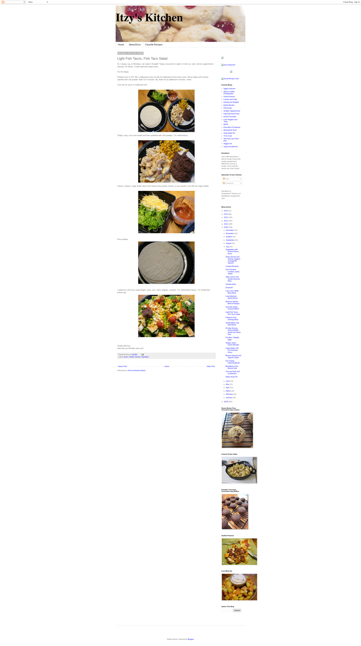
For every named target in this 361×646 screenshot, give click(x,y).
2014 (226, 211)
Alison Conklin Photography (229, 93)
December (230, 230)
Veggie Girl (228, 144)
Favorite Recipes (153, 44)
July (227, 247)
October (229, 237)
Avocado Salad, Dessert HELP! (232, 308)
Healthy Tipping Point (232, 111)
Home (121, 44)
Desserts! (229, 288)
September (230, 240)
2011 (226, 221)
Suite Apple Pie (229, 133)
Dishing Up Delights (231, 102)
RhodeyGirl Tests (230, 130)
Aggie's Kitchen (229, 89)
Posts (227, 179)
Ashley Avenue (229, 97)
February (229, 394)
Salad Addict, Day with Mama (232, 324)
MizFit (226, 124)
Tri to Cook (228, 136)
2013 (226, 214)
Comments (229, 183)
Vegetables (145, 357)
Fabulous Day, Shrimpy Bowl (232, 318)
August (229, 243)
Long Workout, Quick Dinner (232, 297)
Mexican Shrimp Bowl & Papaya (232, 303)
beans (126, 357)
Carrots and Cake (230, 99)
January (229, 398)
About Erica (135, 44)
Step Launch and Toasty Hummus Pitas (233, 279)
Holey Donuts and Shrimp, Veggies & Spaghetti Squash (233, 260)
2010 (226, 224)
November (230, 233)
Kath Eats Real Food (231, 114)
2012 (226, 217)
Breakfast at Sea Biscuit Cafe (232, 367)
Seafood (137, 357)
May (228, 384)
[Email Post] (142, 354)
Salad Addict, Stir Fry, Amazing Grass (232, 350)
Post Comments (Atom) (136, 370)
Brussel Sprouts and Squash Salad (233, 357)
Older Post (211, 366)
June (228, 381)
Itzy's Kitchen (149, 17)
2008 (226, 402)
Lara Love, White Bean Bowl (232, 292)
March (228, 391)
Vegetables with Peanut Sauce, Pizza (232, 252)
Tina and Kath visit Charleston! (233, 372)
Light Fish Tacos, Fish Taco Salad (233, 313)
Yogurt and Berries (231, 147)
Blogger (191, 639)
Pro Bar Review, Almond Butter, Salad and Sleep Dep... (233, 331)
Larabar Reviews (232, 266)
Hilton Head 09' (231, 377)
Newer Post (122, 366)
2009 (226, 227)
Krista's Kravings (230, 117)
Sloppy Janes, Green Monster (232, 344)
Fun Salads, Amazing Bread (233, 362)
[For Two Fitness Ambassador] (222, 58)
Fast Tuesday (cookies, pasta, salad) (233, 272)
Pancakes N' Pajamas (232, 127)
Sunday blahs (231, 284)
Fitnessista (228, 108)
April (228, 388)
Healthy (131, 357)
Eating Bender (229, 105)
